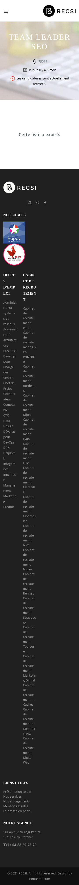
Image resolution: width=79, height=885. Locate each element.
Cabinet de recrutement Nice (28, 535)
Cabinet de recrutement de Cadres (29, 695)
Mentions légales (15, 806)
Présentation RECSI (17, 791)
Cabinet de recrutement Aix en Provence (29, 347)
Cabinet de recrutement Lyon (28, 429)
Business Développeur (9, 356)
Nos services (12, 796)
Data (6, 421)
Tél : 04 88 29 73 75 (19, 845)
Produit (8, 507)
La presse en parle (17, 811)
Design (8, 426)
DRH (6, 447)
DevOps (9, 442)
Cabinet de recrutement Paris (28, 318)
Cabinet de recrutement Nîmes (28, 559)
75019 (42, 61)
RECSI (23, 873)
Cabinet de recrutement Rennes (28, 583)
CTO (6, 415)
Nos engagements (16, 801)
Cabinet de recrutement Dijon (28, 405)
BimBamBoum (39, 879)
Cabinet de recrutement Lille (28, 453)
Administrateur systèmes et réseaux (9, 313)
